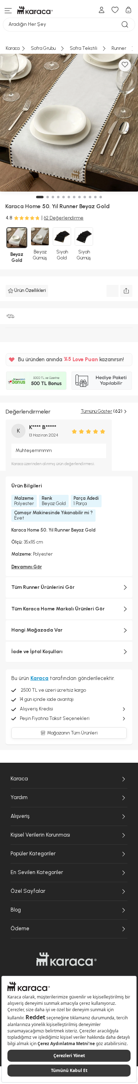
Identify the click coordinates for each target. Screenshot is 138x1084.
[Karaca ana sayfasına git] (66, 959)
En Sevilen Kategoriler (37, 872)
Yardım (19, 797)
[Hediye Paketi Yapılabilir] (101, 380)
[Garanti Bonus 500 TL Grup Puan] (36, 380)
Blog (16, 910)
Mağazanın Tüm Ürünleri (72, 733)
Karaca (19, 778)
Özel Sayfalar (28, 891)
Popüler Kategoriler (33, 853)
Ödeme (20, 928)
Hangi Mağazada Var (37, 630)
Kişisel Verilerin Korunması (40, 835)
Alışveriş (20, 816)
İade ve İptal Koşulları (37, 652)
